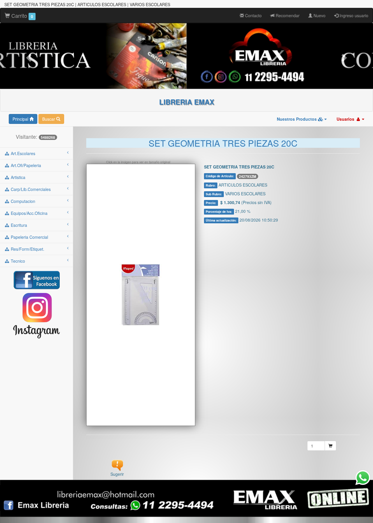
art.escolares (22, 153)
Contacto (253, 15)
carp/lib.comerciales (30, 189)
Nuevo (319, 15)
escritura (18, 225)
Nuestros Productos (297, 119)
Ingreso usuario (353, 15)
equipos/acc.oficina (28, 213)
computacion (22, 201)
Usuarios (346, 119)
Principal (21, 119)
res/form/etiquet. (27, 249)
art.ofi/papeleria (25, 165)
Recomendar (287, 15)
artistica (17, 177)
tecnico (17, 261)
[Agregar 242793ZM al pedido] (330, 446)
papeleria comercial (29, 237)
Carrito (21, 15)
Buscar (49, 119)
